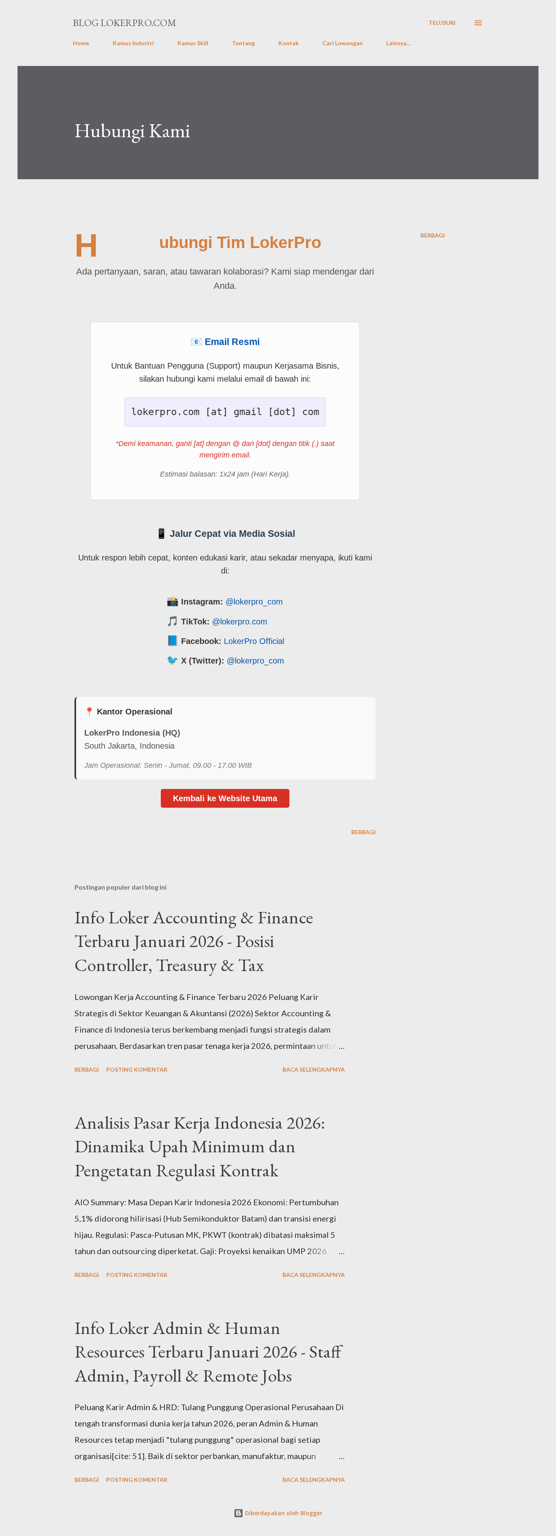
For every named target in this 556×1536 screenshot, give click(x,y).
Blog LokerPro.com (124, 22)
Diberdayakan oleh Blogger (282, 1513)
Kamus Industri (133, 43)
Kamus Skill (192, 43)
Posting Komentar (136, 1069)
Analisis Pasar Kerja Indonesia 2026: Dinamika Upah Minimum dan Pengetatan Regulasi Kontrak (199, 1146)
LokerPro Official (254, 641)
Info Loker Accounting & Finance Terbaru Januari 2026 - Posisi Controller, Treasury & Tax (193, 940)
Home (81, 43)
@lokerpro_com (254, 601)
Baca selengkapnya (313, 1069)
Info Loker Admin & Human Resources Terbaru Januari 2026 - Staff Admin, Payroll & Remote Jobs (207, 1351)
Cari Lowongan (342, 43)
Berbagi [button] (432, 235)
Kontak (288, 43)
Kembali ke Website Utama (225, 798)
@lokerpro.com (239, 621)
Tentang (243, 43)
